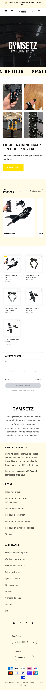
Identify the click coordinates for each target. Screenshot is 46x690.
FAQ (7, 611)
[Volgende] (26, 191)
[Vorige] (20, 191)
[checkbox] (12, 269)
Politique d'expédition (15, 515)
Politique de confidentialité (17, 521)
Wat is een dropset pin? (16, 559)
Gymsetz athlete (12, 578)
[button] (6, 11)
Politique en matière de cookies (19, 528)
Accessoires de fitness (15, 565)
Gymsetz (12, 682)
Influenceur (10, 591)
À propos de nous (13, 598)
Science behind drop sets (16, 552)
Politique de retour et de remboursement (16, 500)
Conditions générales (14, 508)
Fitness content (12, 585)
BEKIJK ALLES (13, 167)
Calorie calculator (13, 572)
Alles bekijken (36, 191)
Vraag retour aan (12, 492)
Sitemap (9, 534)
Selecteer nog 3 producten (23, 385)
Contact (8, 604)
